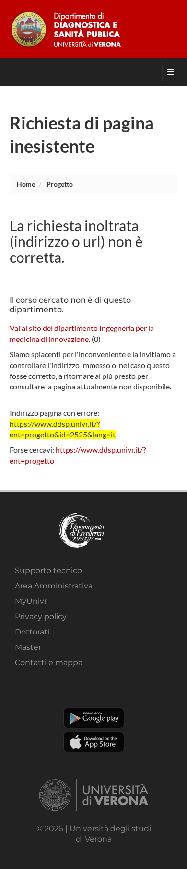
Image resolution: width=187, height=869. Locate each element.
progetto (60, 184)
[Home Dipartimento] (93, 29)
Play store (94, 718)
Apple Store (94, 742)
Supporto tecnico (48, 570)
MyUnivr (31, 601)
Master (28, 647)
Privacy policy (41, 616)
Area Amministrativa (54, 585)
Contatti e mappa (48, 662)
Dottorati (32, 631)
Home (26, 184)
